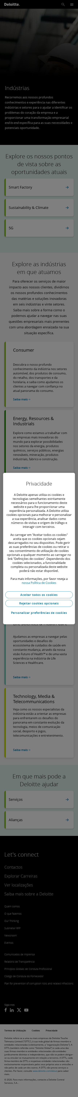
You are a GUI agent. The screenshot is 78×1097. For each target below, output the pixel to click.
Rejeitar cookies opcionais (39, 603)
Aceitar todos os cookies (39, 595)
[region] (39, 548)
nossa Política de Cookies (39, 583)
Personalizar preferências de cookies (39, 613)
